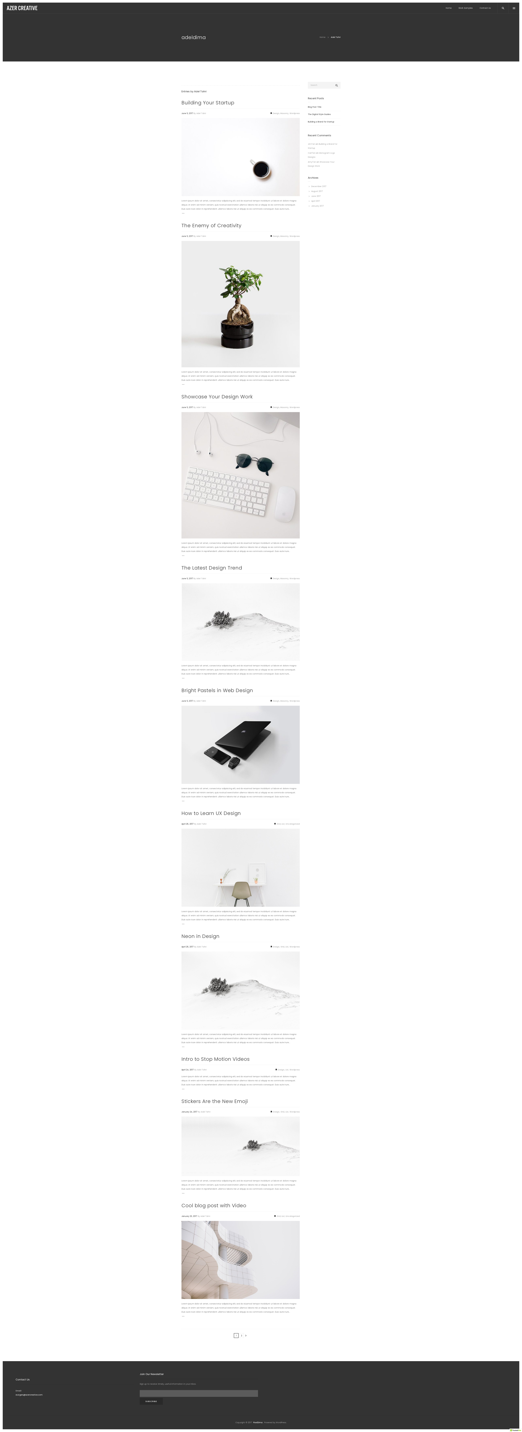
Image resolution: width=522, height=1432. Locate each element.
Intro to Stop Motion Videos (215, 1059)
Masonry (284, 113)
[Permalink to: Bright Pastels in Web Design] (184, 709)
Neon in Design (200, 936)
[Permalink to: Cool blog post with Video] (184, 1224)
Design (275, 113)
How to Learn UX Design (211, 813)
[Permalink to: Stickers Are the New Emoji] (184, 1120)
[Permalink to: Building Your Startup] (184, 121)
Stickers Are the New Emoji (214, 1101)
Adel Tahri (200, 91)
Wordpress (295, 113)
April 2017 (315, 201)
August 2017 (317, 191)
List (283, 824)
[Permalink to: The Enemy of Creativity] (184, 244)
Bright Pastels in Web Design (217, 690)
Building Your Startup (207, 102)
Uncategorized (293, 824)
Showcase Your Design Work (217, 396)
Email (143, 1388)
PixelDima (257, 1422)
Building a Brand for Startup (321, 121)
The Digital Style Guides (319, 114)
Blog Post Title (314, 107)
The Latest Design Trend (211, 567)
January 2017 (317, 206)
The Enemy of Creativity (211, 225)
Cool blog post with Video (213, 1205)
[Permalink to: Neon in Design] (184, 954)
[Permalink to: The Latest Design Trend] (184, 586)
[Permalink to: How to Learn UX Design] (184, 832)
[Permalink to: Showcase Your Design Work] (184, 415)
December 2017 (318, 186)
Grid (278, 824)
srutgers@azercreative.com (29, 1394)
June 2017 (316, 196)
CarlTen (312, 153)
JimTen (311, 144)
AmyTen (312, 162)
